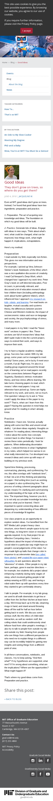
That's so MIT (11, 114)
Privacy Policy (28, 23)
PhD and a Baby (12, 145)
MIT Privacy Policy (11, 746)
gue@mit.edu (26, 797)
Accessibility (8, 749)
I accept (26, 30)
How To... (9, 109)
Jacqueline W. (26, 196)
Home (4, 62)
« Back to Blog (12, 699)
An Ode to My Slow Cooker (18, 134)
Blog (12, 62)
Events (10, 73)
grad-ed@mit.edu (10, 737)
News (9, 89)
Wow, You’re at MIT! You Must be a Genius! (26, 151)
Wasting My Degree (14, 140)
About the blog (15, 84)
